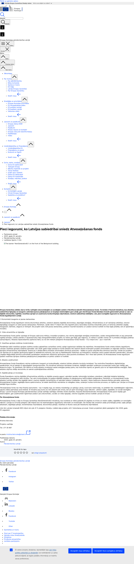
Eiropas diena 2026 (15, 124)
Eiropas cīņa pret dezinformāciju (20, 132)
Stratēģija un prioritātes (12, 101)
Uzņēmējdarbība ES (15, 148)
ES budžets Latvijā (15, 109)
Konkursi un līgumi (14, 152)
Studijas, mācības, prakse (17, 178)
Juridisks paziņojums (11, 541)
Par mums (7, 79)
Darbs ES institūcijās (15, 176)
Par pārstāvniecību (15, 81)
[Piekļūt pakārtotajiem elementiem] (14, 77)
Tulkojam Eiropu (14, 167)
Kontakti (7, 189)
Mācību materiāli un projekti (18, 169)
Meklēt (2, 18)
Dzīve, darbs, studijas (12, 163)
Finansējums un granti (16, 150)
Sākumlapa (8, 73)
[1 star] (15, 452)
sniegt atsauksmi (40, 453)
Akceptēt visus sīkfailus (80, 551)
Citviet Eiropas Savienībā (17, 193)
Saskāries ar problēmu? (16, 195)
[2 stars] (17, 452)
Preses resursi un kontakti (17, 130)
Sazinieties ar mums (11, 530)
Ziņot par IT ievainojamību (13, 533)
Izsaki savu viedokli (15, 173)
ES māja (11, 87)
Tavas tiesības (13, 171)
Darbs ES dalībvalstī (15, 175)
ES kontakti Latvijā (15, 191)
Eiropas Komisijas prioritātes (18, 103)
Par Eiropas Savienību (16, 91)
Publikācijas (12, 134)
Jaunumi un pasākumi (12, 122)
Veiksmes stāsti (13, 111)
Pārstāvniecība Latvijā (12, 444)
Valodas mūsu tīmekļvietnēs (14, 535)
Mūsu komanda (13, 83)
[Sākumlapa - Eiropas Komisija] (14, 11)
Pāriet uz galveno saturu (9, 1)
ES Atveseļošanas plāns (16, 105)
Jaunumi (11, 126)
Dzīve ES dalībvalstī (15, 165)
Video (10, 136)
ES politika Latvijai (15, 107)
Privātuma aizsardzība (12, 539)
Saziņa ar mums (14, 85)
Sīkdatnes (7, 537)
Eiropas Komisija (10, 207)
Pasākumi (11, 128)
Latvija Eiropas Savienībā (17, 89)
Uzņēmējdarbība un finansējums (16, 146)
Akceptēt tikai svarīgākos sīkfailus (108, 551)
